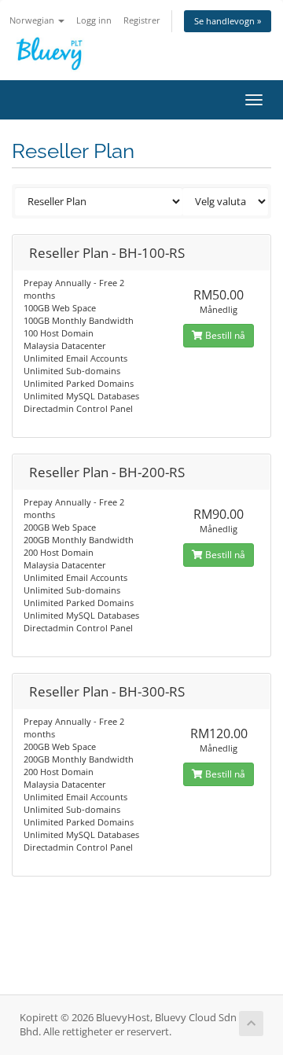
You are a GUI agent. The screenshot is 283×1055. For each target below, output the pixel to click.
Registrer (141, 20)
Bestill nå (224, 335)
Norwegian (33, 20)
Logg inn (94, 20)
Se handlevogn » (227, 21)
